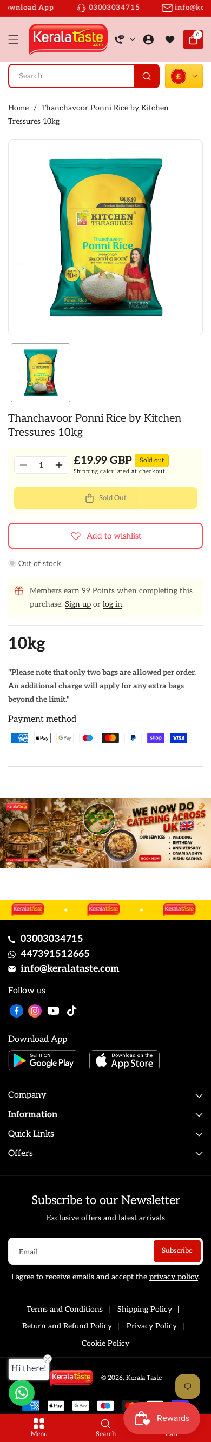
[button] (16, 39)
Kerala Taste (144, 1378)
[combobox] (84, 76)
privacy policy (173, 1276)
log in (112, 604)
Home (18, 107)
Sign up (78, 604)
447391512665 (55, 954)
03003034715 (52, 939)
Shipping (86, 471)
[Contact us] (22, 1393)
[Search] (146, 76)
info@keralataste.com (70, 968)
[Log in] (148, 39)
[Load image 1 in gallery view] (40, 373)
